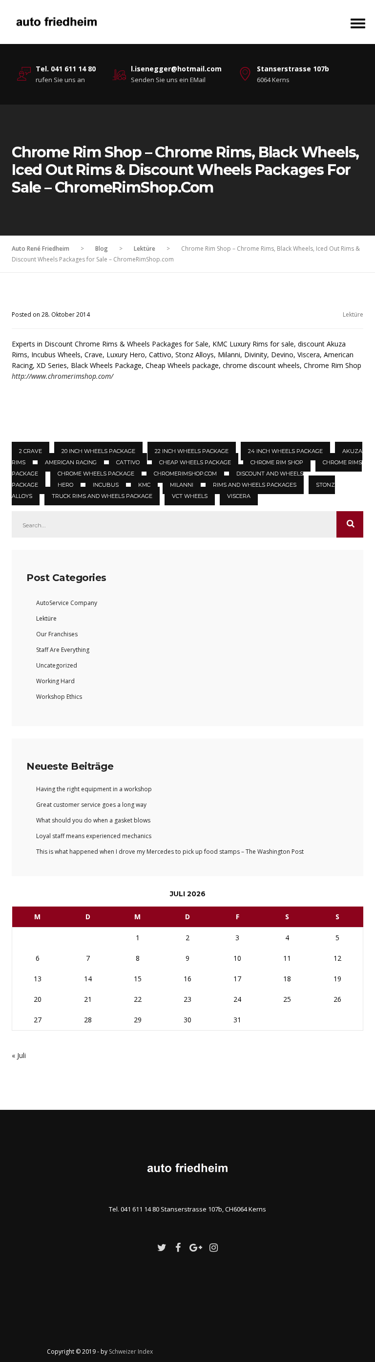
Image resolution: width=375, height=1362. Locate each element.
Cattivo (128, 462)
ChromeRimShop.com (185, 473)
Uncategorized (56, 665)
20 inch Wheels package (98, 451)
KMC (144, 484)
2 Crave (30, 451)
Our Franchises (57, 634)
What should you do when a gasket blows (93, 820)
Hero (65, 484)
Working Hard (55, 681)
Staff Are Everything (62, 650)
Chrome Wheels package (96, 473)
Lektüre (353, 314)
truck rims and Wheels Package (102, 496)
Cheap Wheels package (195, 462)
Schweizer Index (131, 1351)
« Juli (19, 1055)
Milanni (181, 484)
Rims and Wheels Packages (254, 484)
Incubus (106, 484)
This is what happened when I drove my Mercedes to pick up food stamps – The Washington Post (170, 851)
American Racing (71, 462)
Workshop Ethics (59, 696)
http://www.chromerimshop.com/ (62, 376)
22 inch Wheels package (192, 451)
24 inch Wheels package (285, 451)
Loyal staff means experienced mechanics (93, 836)
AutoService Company (66, 603)
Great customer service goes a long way (91, 804)
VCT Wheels (190, 496)
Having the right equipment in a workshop (94, 789)
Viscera (238, 496)
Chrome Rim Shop (276, 462)
